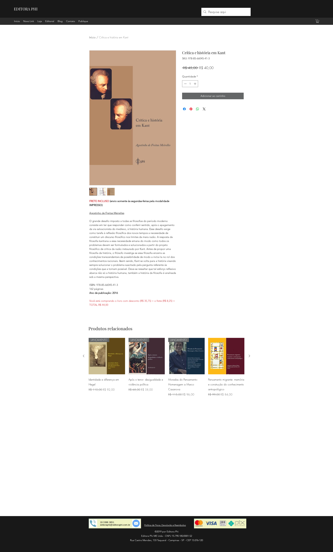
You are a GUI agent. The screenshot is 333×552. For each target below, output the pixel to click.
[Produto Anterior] (84, 356)
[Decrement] (185, 84)
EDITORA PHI (25, 8)
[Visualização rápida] (226, 356)
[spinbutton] (190, 84)
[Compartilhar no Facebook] (184, 109)
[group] (166, 367)
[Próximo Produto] (249, 356)
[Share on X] (204, 109)
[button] (317, 21)
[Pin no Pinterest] (191, 109)
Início (92, 37)
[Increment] (195, 84)
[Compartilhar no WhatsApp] (197, 109)
